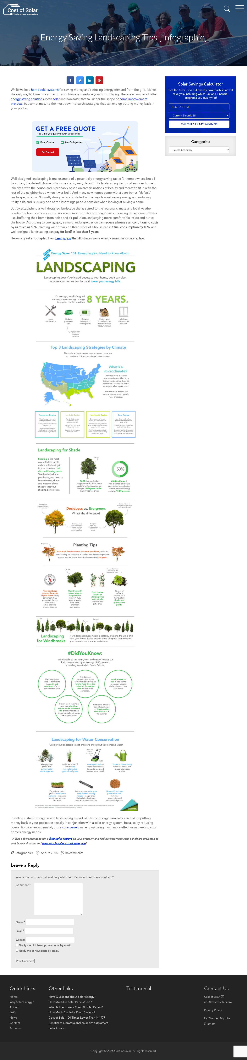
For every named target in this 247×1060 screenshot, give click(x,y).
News (13, 1017)
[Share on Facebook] (70, 83)
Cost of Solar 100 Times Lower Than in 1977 (77, 1017)
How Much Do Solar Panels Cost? (70, 1002)
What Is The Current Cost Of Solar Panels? (76, 1007)
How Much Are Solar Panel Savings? (72, 1012)
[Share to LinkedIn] (90, 83)
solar (56, 99)
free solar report (60, 838)
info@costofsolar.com (218, 1002)
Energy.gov (63, 238)
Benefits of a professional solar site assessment (78, 1023)
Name (20, 922)
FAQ (13, 1012)
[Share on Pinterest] (99, 83)
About (14, 1007)
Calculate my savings (199, 124)
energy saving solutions (27, 99)
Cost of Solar (122, 1051)
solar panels (70, 827)
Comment (23, 885)
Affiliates (15, 1028)
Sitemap (209, 1023)
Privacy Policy (213, 1010)
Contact (15, 1023)
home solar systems (45, 90)
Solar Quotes (57, 1028)
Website (20, 940)
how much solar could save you (64, 843)
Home (14, 996)
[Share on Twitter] (80, 83)
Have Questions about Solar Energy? (72, 996)
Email (20, 931)
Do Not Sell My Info (217, 1018)
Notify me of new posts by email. (39, 950)
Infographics (24, 853)
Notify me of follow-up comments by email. (45, 945)
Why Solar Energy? (22, 1002)
